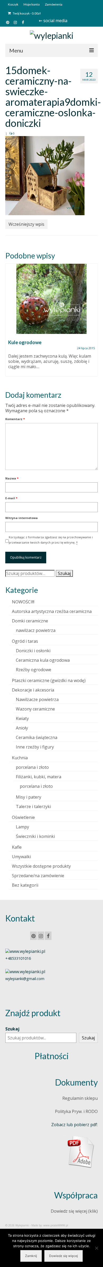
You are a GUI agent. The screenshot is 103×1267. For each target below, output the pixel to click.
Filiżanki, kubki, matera (38, 777)
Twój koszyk (26, 13)
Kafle (17, 847)
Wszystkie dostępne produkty (41, 866)
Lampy (22, 827)
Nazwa (11, 478)
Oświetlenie (23, 817)
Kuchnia (20, 758)
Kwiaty (22, 718)
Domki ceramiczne (30, 621)
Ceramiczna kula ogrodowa (43, 660)
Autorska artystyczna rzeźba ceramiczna (52, 611)
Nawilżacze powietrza (37, 699)
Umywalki (21, 857)
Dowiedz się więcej (63, 1256)
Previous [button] (10, 323)
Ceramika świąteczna (36, 737)
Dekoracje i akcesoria (33, 690)
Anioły (22, 728)
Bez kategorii (25, 885)
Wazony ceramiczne (35, 709)
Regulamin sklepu (80, 1098)
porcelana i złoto (32, 767)
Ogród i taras (25, 641)
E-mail (11, 498)
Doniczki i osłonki (33, 651)
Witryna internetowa (21, 518)
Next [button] (93, 323)
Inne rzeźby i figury (35, 747)
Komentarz (15, 419)
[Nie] (96, 1248)
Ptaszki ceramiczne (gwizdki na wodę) (49, 680)
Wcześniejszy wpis (26, 224)
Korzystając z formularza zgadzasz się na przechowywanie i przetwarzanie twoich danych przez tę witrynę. (51, 539)
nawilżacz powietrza (35, 630)
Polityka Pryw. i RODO (76, 1111)
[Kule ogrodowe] (51, 299)
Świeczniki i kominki (35, 836)
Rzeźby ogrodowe (33, 670)
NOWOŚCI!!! (23, 602)
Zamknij (31, 1256)
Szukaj (64, 573)
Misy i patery (28, 797)
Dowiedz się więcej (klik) (74, 1211)
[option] (51, 322)
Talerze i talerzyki (33, 806)
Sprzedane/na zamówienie (38, 876)
